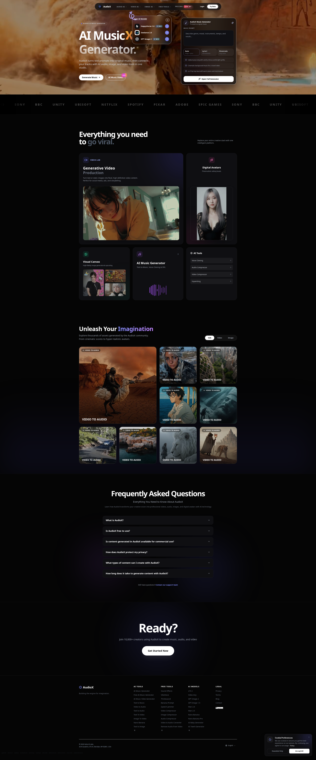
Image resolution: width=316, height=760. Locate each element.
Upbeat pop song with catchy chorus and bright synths (206, 60)
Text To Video (139, 715)
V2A (209, 338)
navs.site (69, 753)
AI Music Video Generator (144, 699)
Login (202, 7)
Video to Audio (140, 707)
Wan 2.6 (191, 707)
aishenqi (31, 753)
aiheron (10, 753)
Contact (219, 703)
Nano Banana (139, 722)
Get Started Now (158, 650)
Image (230, 338)
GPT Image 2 (193, 699)
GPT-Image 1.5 (194, 703)
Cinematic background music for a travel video (204, 66)
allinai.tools (52, 753)
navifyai (38, 753)
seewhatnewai (78, 753)
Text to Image (139, 726)
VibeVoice (165, 695)
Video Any (192, 695)
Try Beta (213, 6)
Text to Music (139, 703)
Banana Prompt (167, 703)
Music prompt (189, 28)
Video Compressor (168, 711)
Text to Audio (139, 711)
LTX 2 (190, 691)
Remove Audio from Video (171, 726)
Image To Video (140, 718)
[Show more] (135, 730)
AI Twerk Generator (196, 726)
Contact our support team (167, 585)
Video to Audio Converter (171, 722)
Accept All (299, 751)
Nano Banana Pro (195, 718)
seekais (16, 753)
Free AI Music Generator (144, 695)
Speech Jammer (167, 707)
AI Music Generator (142, 691)
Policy (292, 746)
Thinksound (166, 699)
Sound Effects (166, 691)
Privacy (218, 691)
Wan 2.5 (191, 711)
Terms (218, 695)
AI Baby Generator (195, 722)
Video (219, 338)
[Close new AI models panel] (167, 20)
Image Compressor (169, 715)
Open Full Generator (210, 79)
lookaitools (23, 753)
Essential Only (277, 751)
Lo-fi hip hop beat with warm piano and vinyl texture (205, 71)
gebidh (4, 753)
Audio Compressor (168, 718)
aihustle (44, 753)
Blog (217, 699)
